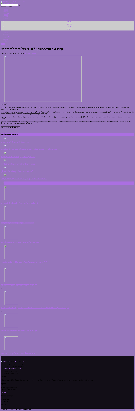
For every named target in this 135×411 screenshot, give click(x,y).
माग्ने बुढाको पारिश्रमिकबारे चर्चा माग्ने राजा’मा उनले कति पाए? (19, 203)
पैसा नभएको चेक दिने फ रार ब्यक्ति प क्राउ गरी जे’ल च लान (19, 285)
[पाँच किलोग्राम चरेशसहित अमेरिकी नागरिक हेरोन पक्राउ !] (67, 160)
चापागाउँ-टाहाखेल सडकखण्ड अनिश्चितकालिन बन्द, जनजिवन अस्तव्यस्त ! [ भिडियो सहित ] (29, 149)
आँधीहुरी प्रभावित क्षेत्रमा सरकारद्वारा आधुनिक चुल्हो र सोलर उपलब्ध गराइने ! (24, 179)
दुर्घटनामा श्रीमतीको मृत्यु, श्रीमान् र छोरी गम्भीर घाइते (17, 171)
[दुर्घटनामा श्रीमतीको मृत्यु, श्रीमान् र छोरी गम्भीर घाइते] (67, 168)
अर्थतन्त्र (6, 16)
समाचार (6, 10)
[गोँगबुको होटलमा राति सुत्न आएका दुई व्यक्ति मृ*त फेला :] (67, 153)
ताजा (5, 182)
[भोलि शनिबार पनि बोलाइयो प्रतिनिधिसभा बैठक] (67, 138)
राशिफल (6, 18)
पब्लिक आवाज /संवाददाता (30, 53)
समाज (6, 15)
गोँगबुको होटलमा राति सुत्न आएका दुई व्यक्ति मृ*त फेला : (18, 157)
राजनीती (6, 11)
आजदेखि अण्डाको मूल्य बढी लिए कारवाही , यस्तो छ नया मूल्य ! (19, 330)
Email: (12, 368)
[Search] (19, 5)
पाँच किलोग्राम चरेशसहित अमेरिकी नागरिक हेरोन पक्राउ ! (18, 164)
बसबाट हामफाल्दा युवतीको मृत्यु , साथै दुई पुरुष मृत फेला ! (18, 353)
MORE (4, 392)
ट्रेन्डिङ (6, 184)
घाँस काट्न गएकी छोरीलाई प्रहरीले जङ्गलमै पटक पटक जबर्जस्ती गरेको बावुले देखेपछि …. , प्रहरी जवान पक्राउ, (35, 308)
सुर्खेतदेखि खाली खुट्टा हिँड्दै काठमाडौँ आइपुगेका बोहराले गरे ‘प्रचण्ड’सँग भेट (24, 262)
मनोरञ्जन (6, 13)
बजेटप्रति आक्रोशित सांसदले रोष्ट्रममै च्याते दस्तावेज (17, 223)
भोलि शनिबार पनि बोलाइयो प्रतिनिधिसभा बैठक (15, 142)
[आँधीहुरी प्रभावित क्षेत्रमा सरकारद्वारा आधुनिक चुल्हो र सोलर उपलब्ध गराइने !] (67, 175)
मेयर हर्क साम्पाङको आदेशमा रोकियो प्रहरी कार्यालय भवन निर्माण (20, 242)
